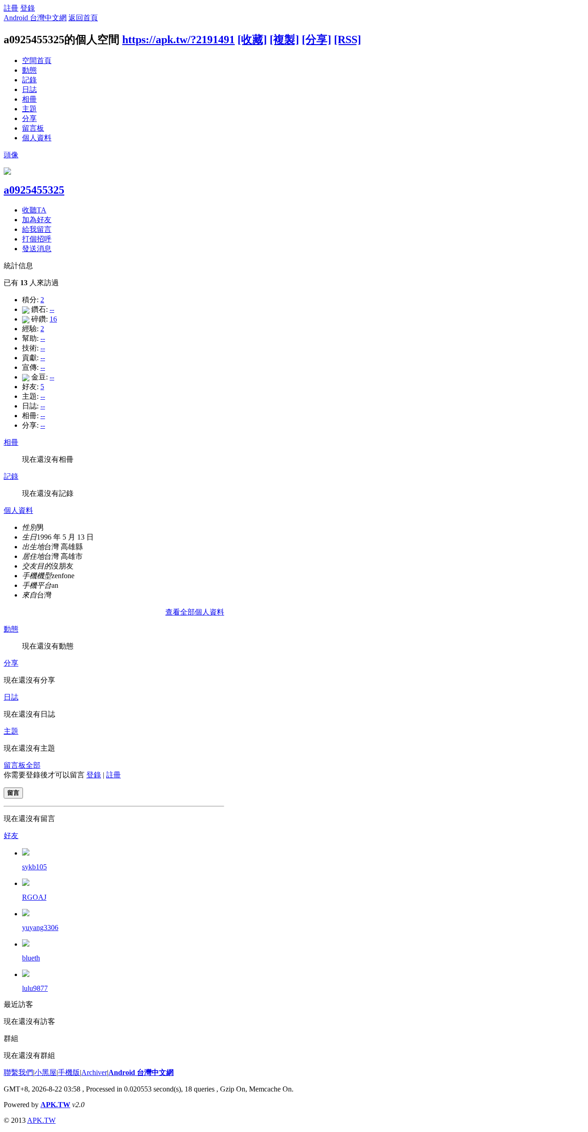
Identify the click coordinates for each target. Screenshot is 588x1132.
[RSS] (347, 40)
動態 (29, 70)
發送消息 (36, 249)
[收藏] (252, 40)
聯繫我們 (18, 1072)
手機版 (69, 1072)
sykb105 (34, 867)
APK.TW (55, 1105)
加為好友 (36, 220)
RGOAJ (34, 897)
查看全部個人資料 (194, 612)
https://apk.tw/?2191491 (178, 40)
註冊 (11, 8)
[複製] (284, 40)
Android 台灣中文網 (35, 18)
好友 (11, 835)
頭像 (11, 155)
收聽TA (34, 210)
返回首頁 (83, 18)
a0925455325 (34, 190)
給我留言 (36, 229)
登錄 (27, 8)
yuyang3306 (40, 927)
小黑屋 (45, 1072)
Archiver (94, 1072)
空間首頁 (36, 60)
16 (53, 319)
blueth (31, 958)
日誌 (29, 89)
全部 (33, 765)
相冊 (29, 99)
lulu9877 (35, 988)
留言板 (33, 128)
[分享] (316, 40)
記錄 (29, 80)
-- (52, 309)
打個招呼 (36, 239)
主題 (29, 109)
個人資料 (36, 138)
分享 (29, 118)
